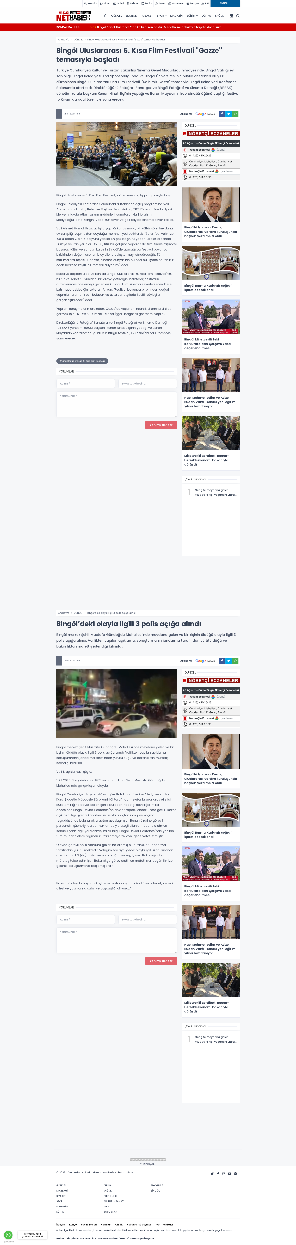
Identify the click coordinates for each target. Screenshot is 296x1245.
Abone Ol (186, 113)
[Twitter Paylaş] (228, 114)
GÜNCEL (116, 16)
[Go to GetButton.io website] (8, 1242)
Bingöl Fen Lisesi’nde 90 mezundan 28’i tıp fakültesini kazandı (135, 27)
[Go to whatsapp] (8, 1235)
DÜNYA (206, 16)
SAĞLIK (219, 16)
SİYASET (147, 16)
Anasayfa (63, 39)
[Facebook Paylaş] (222, 114)
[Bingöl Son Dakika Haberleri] (73, 15)
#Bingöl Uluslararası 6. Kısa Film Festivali (82, 361)
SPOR (160, 16)
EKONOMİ (132, 16)
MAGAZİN (176, 16)
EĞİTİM (191, 16)
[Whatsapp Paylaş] (235, 114)
